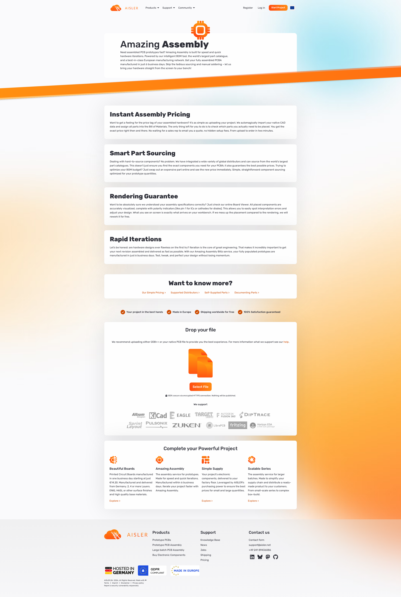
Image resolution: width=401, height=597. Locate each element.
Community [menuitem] (185, 7)
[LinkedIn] (252, 557)
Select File (200, 387)
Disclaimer (125, 583)
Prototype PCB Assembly (167, 544)
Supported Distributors (184, 292)
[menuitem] (124, 8)
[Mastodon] (268, 557)
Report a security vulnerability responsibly (121, 586)
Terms (106, 583)
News (203, 544)
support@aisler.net (260, 544)
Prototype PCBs (161, 539)
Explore (113, 500)
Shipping (205, 554)
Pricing (204, 559)
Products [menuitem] (151, 7)
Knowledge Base (210, 539)
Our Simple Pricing (153, 292)
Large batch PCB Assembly (168, 549)
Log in (261, 7)
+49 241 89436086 (260, 549)
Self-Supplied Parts (216, 292)
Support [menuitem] (167, 7)
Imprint (115, 583)
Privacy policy (138, 583)
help (286, 341)
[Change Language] (292, 8)
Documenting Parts (245, 292)
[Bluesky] (260, 557)
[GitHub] (275, 557)
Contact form (256, 539)
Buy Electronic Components (168, 554)
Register (248, 7)
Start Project (278, 7)
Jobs (203, 549)
